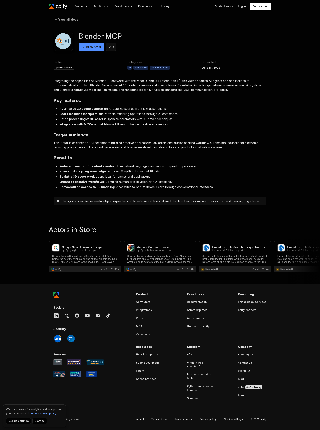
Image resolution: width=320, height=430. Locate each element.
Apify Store (143, 301)
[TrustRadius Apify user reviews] (75, 374)
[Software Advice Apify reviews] (74, 362)
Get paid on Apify (198, 326)
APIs (190, 354)
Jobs (249, 387)
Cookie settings (233, 419)
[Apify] (58, 6)
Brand (242, 395)
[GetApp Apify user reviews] (57, 362)
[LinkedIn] (56, 316)
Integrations (144, 310)
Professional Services (252, 301)
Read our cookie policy (42, 413)
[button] (150, 294)
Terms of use (159, 419)
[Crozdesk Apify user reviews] (91, 374)
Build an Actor (91, 47)
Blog (241, 378)
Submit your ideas (147, 362)
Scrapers (193, 398)
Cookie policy (207, 419)
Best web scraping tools (199, 376)
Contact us (245, 362)
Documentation (197, 301)
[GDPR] (57, 338)
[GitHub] (77, 316)
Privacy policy (183, 419)
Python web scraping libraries (200, 388)
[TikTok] (108, 316)
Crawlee (141, 334)
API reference (196, 318)
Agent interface (146, 378)
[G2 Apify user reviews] (59, 374)
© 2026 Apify (258, 419)
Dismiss (40, 420)
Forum (140, 370)
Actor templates (197, 310)
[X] (67, 316)
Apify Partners (247, 310)
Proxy (139, 318)
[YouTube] (87, 316)
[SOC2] (71, 338)
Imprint (140, 419)
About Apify (245, 354)
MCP (139, 326)
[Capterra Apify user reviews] (95, 362)
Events (242, 370)
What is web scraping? (195, 364)
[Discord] (98, 316)
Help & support (145, 354)
